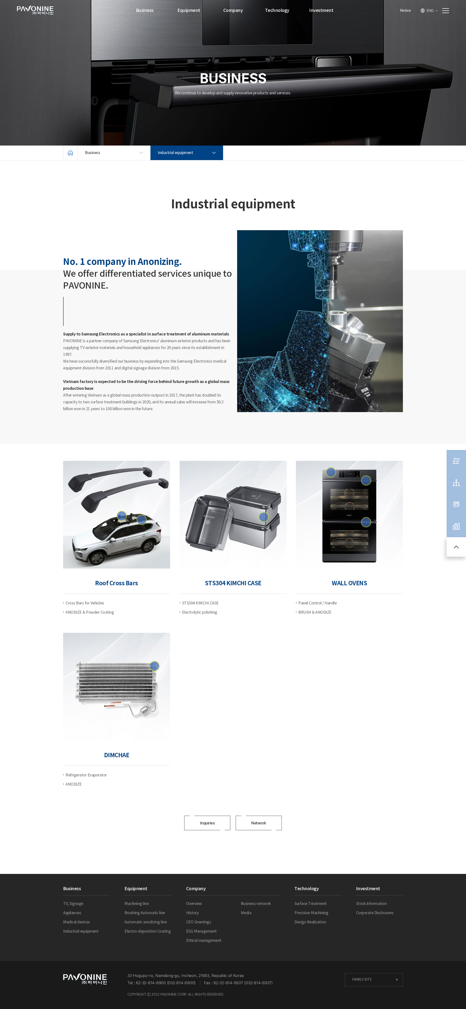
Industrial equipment (80, 931)
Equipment (188, 10)
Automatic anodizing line (145, 922)
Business (145, 10)
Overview (194, 904)
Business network (256, 904)
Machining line (137, 904)
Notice (405, 10)
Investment (321, 10)
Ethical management (203, 940)
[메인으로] (70, 153)
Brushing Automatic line (145, 913)
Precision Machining (311, 913)
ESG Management (201, 931)
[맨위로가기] (456, 547)
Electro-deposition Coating (148, 931)
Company (233, 10)
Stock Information (371, 904)
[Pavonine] (85, 979)
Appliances (72, 913)
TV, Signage (73, 904)
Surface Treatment (310, 904)
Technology (277, 10)
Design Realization (310, 922)
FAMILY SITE (362, 980)
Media (246, 913)
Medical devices (76, 922)
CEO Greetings (198, 922)
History (192, 913)
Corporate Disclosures (375, 913)
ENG (430, 10)
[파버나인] (35, 10)
